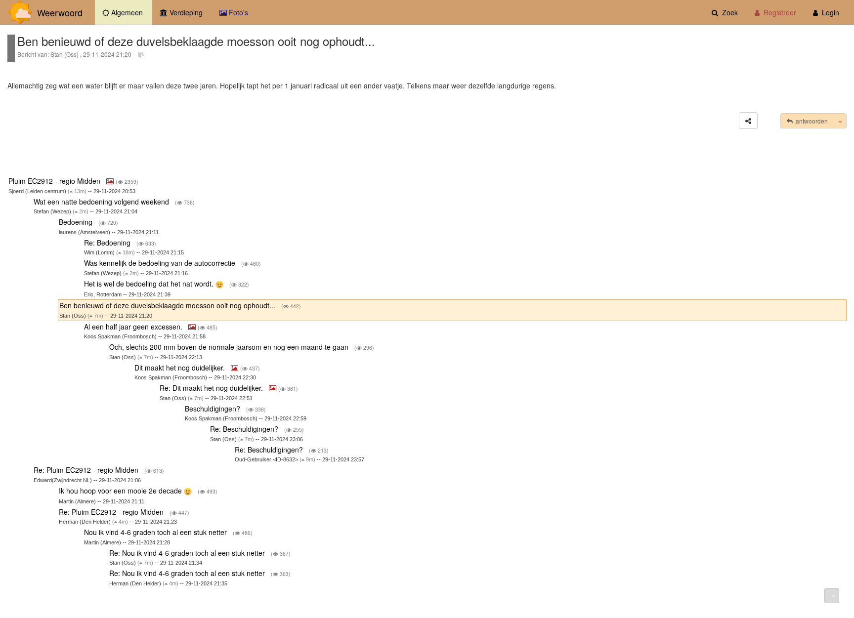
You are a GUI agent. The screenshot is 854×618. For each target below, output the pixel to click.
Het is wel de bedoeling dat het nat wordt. (149, 283)
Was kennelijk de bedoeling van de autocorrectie (160, 263)
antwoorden (810, 121)
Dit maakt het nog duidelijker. (180, 367)
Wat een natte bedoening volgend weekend (102, 201)
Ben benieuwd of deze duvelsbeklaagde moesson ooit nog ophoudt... (168, 305)
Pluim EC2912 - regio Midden (55, 181)
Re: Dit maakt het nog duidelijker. (212, 388)
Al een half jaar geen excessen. (134, 326)
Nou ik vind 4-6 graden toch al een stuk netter (156, 532)
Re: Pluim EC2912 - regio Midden (87, 470)
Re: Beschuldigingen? (245, 429)
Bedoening (76, 222)
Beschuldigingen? (213, 408)
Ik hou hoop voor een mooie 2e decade (121, 490)
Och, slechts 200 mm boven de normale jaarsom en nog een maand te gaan (229, 347)
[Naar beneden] (831, 595)
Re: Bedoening (108, 242)
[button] (748, 120)
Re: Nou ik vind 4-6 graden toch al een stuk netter (188, 553)
